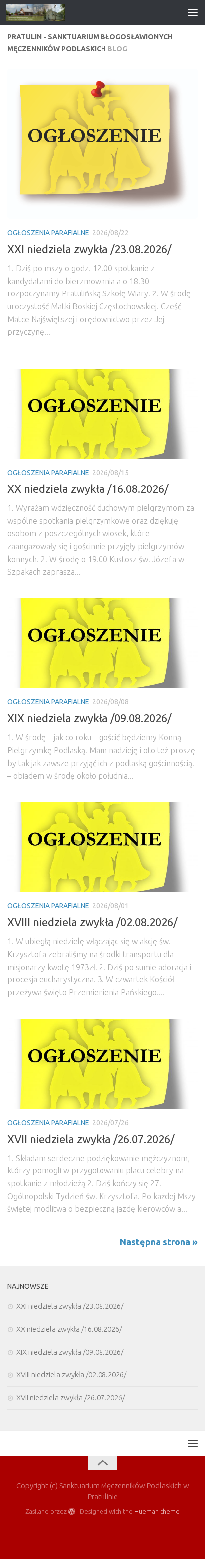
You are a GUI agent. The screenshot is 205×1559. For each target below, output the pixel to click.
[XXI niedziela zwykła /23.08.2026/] (102, 144)
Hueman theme (157, 1511)
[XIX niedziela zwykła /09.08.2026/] (102, 643)
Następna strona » (159, 1242)
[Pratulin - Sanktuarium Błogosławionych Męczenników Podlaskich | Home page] (45, 12)
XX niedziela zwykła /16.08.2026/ (87, 489)
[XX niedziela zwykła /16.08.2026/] (102, 414)
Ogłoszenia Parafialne (48, 233)
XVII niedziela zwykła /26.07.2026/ (90, 1139)
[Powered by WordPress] (71, 1511)
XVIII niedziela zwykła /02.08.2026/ (92, 922)
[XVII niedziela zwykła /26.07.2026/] (102, 1063)
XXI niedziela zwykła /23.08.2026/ (89, 249)
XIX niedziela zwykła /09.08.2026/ (89, 718)
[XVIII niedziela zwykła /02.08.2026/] (102, 847)
